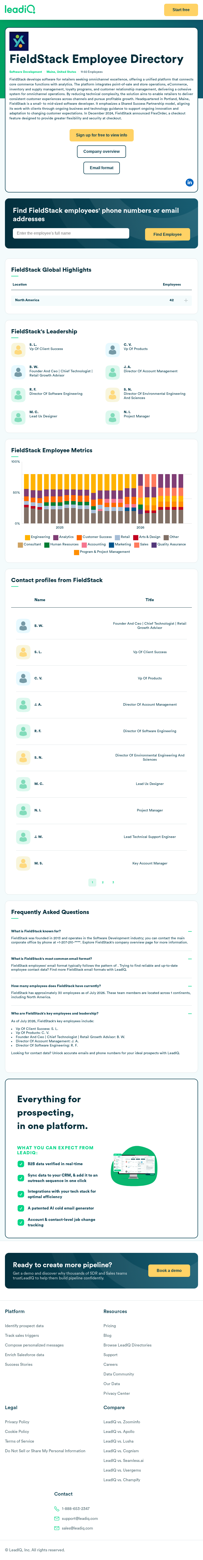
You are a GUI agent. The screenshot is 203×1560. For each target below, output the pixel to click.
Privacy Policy (17, 1422)
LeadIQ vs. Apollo (118, 1432)
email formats (86, 969)
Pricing (109, 1326)
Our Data (111, 1384)
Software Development (25, 71)
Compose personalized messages (34, 1345)
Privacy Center (116, 1394)
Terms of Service (19, 1441)
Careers (110, 1365)
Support (110, 1355)
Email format (101, 168)
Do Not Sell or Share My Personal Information (45, 1451)
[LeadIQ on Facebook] (183, 1550)
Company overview (101, 151)
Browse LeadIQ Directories (127, 1345)
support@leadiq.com (80, 1519)
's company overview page (124, 942)
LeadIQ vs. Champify (121, 1480)
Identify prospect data (24, 1326)
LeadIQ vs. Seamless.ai (123, 1461)
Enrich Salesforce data (24, 1355)
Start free (181, 10)
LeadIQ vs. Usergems (122, 1470)
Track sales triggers (22, 1336)
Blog (107, 1336)
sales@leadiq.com (77, 1528)
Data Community (118, 1374)
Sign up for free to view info (101, 135)
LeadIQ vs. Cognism (121, 1451)
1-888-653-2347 (76, 1509)
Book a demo (169, 1270)
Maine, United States (61, 71)
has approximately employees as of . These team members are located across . (101, 991)
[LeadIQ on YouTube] (195, 1550)
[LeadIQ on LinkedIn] (191, 1550)
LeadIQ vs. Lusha (118, 1441)
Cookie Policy (17, 1432)
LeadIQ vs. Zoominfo (121, 1422)
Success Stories (18, 1365)
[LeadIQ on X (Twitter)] (187, 1550)
